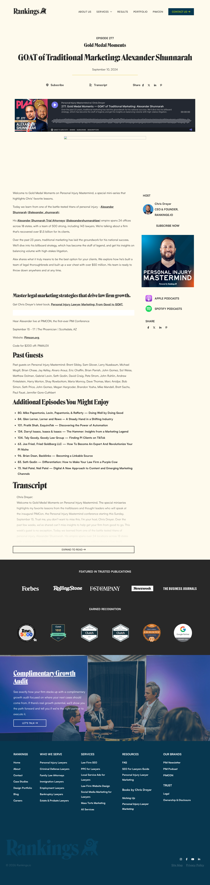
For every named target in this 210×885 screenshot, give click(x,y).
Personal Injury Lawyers (53, 762)
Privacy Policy (195, 865)
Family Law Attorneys (52, 775)
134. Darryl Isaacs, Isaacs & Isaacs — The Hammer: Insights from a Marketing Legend (73, 431)
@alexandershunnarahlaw (83, 220)
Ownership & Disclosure (177, 800)
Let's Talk (28, 723)
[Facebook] (186, 859)
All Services (87, 809)
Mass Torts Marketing (93, 803)
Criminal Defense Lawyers (54, 768)
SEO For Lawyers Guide (135, 768)
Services (102, 11)
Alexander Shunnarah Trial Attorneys (41, 220)
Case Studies (20, 781)
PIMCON (158, 11)
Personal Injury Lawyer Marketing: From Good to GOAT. (87, 304)
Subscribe (57, 85)
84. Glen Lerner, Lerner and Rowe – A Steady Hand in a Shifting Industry (65, 419)
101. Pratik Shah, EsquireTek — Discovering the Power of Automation (63, 425)
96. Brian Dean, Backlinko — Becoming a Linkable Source (55, 455)
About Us (84, 11)
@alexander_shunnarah (43, 212)
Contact (17, 775)
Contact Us (179, 11)
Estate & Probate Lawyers (54, 800)
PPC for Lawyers (90, 768)
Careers (17, 800)
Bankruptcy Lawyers (51, 794)
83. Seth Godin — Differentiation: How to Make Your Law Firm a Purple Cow (68, 462)
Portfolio (140, 11)
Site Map (177, 865)
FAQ (124, 762)
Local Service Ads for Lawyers (93, 777)
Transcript (100, 85)
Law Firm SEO (89, 762)
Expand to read (72, 549)
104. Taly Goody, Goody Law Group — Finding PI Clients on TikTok (61, 437)
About (16, 768)
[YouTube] (192, 859)
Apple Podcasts (167, 298)
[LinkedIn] (199, 859)
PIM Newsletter (171, 762)
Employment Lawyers (52, 787)
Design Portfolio (22, 787)
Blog (16, 794)
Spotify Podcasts (168, 308)
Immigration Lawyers (52, 781)
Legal (166, 793)
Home (16, 762)
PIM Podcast (170, 768)
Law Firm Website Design (95, 786)
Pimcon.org (32, 337)
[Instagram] (181, 859)
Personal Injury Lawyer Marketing (135, 777)
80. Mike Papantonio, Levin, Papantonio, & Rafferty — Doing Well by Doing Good (70, 412)
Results (122, 11)
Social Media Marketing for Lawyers (96, 794)
